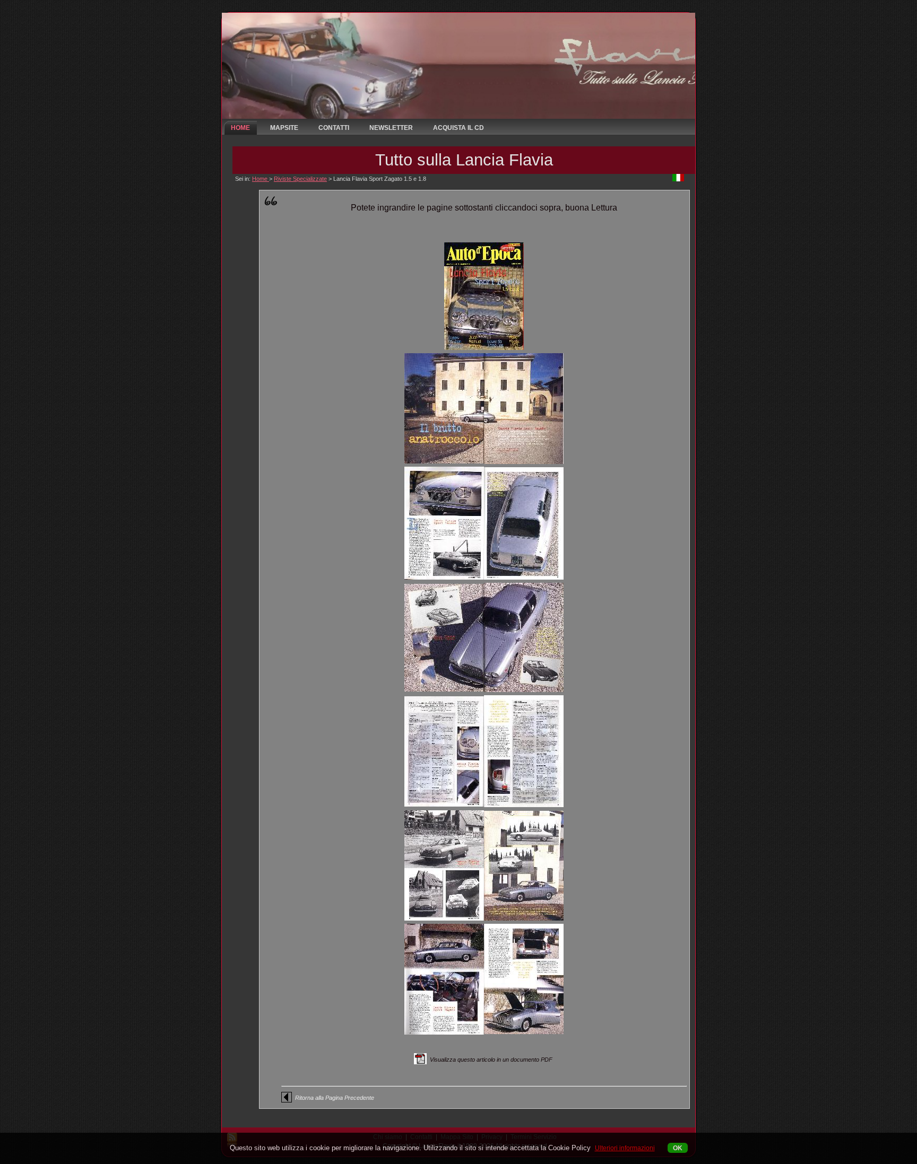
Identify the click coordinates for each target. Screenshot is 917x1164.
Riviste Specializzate (300, 179)
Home (260, 179)
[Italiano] (678, 179)
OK (677, 1147)
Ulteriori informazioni (625, 1147)
